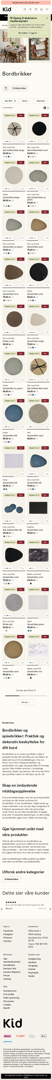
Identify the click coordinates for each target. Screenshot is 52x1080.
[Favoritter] (36, 9)
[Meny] (47, 9)
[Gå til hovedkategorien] (5, 88)
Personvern (8, 1001)
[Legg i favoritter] (23, 115)
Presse (6, 975)
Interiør (31, 969)
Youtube (7, 941)
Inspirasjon (33, 972)
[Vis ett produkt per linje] (48, 107)
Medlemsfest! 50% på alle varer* (25, 3)
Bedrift (6, 1008)
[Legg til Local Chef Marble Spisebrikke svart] (47, 568)
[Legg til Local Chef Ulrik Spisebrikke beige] (47, 332)
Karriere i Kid (9, 968)
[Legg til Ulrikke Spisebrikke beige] (22, 188)
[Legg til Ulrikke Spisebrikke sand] (22, 662)
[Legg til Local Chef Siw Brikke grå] (22, 615)
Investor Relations (11, 972)
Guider (31, 976)
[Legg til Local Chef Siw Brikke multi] (22, 332)
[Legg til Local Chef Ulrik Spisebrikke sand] (47, 238)
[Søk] (25, 9)
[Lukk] (47, 18)
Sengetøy (33, 965)
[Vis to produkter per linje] (45, 107)
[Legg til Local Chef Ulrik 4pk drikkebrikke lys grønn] (47, 188)
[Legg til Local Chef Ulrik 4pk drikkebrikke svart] (47, 141)
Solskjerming (34, 959)
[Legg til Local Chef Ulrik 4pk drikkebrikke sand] (47, 379)
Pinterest (7, 937)
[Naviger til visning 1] (8, 240)
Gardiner (32, 962)
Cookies (7, 1004)
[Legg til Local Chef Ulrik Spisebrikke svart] (22, 568)
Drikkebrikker (19, 88)
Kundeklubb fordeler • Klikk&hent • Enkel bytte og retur (26, 1076)
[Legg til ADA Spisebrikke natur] (47, 426)
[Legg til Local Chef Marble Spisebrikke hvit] (47, 662)
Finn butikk (8, 994)
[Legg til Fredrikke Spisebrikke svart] (47, 521)
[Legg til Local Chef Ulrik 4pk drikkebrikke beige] (22, 141)
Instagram (8, 934)
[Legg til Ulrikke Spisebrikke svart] (47, 285)
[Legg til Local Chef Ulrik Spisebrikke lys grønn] (22, 238)
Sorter (24, 101)
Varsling (7, 979)
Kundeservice (10, 991)
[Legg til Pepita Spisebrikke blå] (22, 474)
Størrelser (41, 101)
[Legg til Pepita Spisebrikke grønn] (47, 615)
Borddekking (7, 25)
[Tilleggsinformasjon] (12, 153)
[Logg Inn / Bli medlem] (30, 9)
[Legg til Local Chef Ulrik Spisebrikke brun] (22, 285)
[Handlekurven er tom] (41, 9)
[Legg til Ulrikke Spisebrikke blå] (22, 426)
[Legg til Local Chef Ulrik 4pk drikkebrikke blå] (22, 521)
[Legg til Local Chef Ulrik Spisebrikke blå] (47, 474)
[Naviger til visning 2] (20, 240)
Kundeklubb (9, 965)
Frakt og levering (11, 997)
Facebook (8, 930)
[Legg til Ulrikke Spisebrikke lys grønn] (22, 379)
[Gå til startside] (7, 9)
